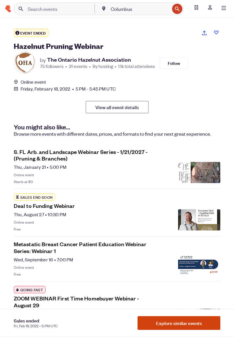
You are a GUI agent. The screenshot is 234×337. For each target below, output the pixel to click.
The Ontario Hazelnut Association (89, 59)
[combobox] (139, 8)
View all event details (117, 107)
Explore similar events (179, 323)
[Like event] (216, 33)
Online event (33, 82)
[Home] (8, 8)
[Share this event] (204, 33)
